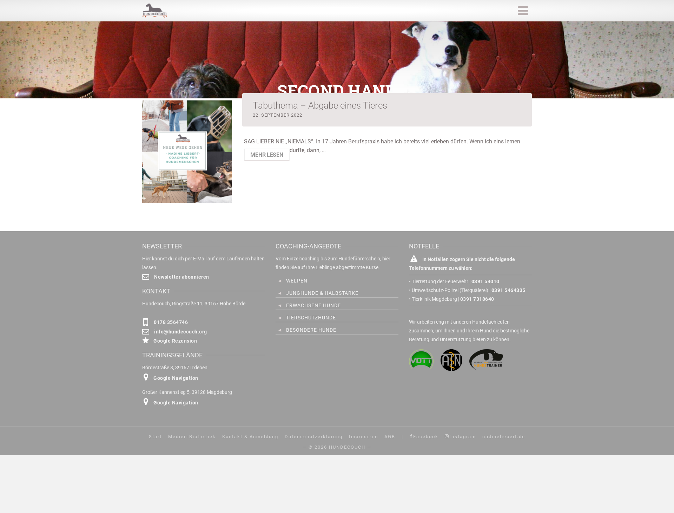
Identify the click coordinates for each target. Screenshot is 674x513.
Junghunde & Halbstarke (322, 293)
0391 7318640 (477, 299)
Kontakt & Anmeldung (250, 436)
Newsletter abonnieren (181, 277)
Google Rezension (174, 341)
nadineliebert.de (503, 436)
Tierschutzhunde (311, 317)
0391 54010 (485, 281)
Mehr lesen (266, 154)
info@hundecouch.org (180, 332)
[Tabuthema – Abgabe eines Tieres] (187, 151)
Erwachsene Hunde (313, 305)
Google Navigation (175, 378)
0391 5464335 (508, 290)
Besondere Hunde (311, 330)
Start (155, 436)
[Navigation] (523, 10)
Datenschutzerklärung (314, 436)
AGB (389, 436)
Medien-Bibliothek (192, 436)
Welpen (297, 281)
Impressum (363, 436)
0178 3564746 (170, 322)
